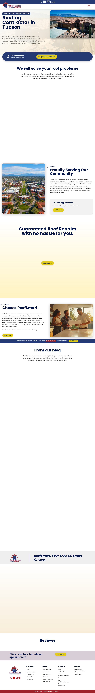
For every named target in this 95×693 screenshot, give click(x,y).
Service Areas (30, 676)
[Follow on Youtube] (19, 678)
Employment (30, 674)
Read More (7, 335)
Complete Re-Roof (48, 679)
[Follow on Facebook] (11, 678)
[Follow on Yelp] (14, 678)
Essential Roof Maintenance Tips (24, 476)
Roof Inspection (47, 669)
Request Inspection (22, 2)
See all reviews (73, 340)
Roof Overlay (46, 681)
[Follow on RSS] (17, 678)
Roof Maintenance (47, 674)
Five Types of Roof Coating (22, 415)
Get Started (37, 47)
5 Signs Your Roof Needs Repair (23, 536)
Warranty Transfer (24, 47)
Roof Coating (21, 418)
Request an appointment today (19, 584)
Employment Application (72, 2)
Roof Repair (20, 478)
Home (28, 669)
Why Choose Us (8, 47)
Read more (16, 115)
